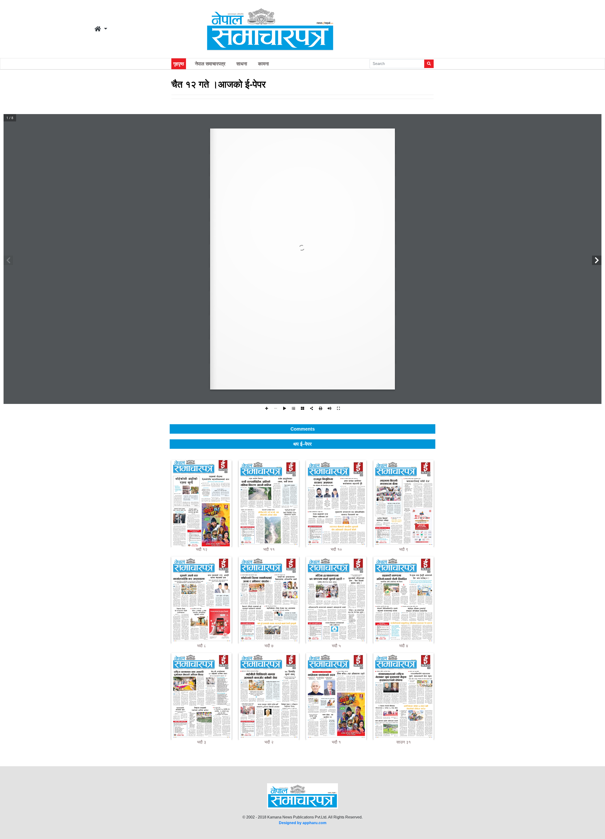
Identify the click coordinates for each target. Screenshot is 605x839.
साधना (241, 63)
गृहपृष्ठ (178, 63)
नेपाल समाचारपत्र (210, 63)
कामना (263, 63)
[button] (101, 29)
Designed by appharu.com (302, 823)
